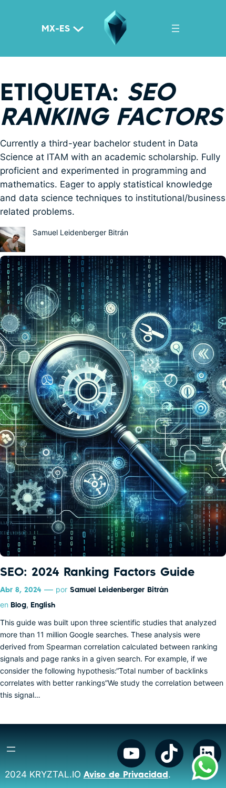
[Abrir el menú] (175, 28)
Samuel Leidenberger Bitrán (119, 589)
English (42, 605)
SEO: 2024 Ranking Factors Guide (97, 571)
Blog (18, 605)
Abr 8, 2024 (21, 589)
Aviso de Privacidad (126, 774)
